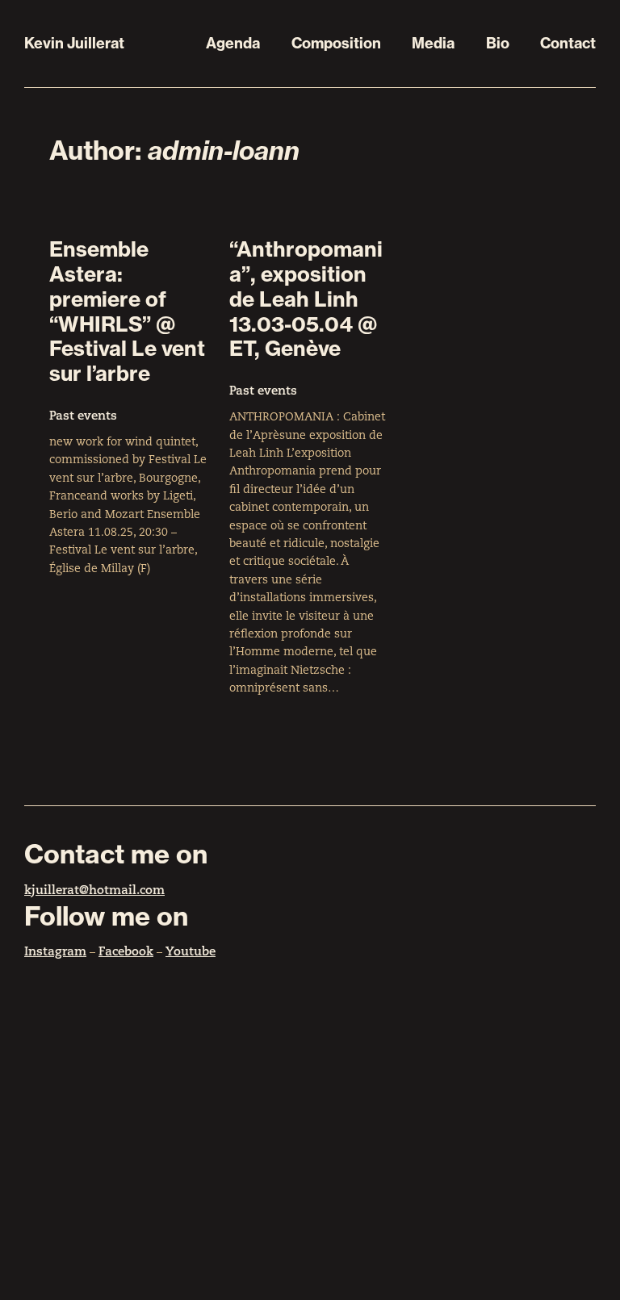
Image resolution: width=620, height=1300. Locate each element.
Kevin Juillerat (74, 43)
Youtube (190, 953)
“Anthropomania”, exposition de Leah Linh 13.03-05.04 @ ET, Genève (306, 299)
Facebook (125, 953)
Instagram (55, 953)
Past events (83, 417)
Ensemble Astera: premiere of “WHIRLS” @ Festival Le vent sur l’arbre (127, 312)
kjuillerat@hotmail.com (94, 891)
